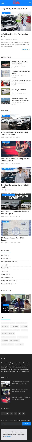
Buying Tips (4, 258)
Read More (25, 49)
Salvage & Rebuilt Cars (7, 261)
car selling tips (14, 326)
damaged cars (6, 330)
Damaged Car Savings (8, 344)
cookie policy (7, 436)
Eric (2, 39)
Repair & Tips (5, 268)
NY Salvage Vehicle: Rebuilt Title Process (21, 72)
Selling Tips (4, 274)
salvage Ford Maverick (8, 333)
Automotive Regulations (8, 323)
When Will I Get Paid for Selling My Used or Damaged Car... (21, 398)
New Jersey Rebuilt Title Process (21, 80)
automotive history (22, 323)
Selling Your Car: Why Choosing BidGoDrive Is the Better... (20, 390)
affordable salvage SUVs (8, 337)
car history (5, 340)
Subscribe (26, 423)
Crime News (24, 326)
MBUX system (19, 344)
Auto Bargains (15, 330)
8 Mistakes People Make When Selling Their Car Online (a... (20, 382)
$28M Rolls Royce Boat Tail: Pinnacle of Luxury (20, 62)
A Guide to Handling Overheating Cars (14, 35)
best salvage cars (14, 340)
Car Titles (4, 255)
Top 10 (3, 265)
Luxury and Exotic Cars (8, 280)
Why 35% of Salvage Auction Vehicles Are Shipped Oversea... (21, 99)
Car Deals (24, 330)
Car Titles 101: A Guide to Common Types (19, 90)
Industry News (5, 277)
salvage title (5, 326)
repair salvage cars (22, 337)
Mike (13, 66)
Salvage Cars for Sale (7, 284)
